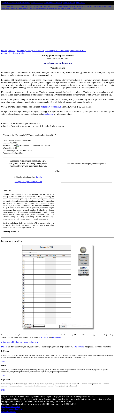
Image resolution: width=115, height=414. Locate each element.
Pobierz (11, 50)
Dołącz (4, 346)
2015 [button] (36, 6)
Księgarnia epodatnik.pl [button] (69, 6)
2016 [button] (31, 6)
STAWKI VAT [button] (25, 3)
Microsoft (44, 337)
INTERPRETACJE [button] (37, 3)
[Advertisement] (57, 29)
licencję (39, 177)
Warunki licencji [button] (66, 8)
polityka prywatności (10, 406)
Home (4, 50)
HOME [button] (4, 3)
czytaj (3, 361)
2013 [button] (45, 6)
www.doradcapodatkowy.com (57, 63)
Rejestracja (79, 346)
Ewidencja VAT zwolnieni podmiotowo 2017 (65, 50)
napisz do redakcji (9, 411)
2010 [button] (59, 6)
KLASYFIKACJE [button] (13, 3)
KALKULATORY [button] (69, 3)
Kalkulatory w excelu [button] (26, 8)
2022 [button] (3, 6)
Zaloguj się (6, 53)
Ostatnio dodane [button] (54, 8)
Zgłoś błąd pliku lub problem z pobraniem (19, 342)
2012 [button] (49, 6)
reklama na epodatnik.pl (11, 409)
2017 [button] (26, 6)
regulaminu (48, 114)
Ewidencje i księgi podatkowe (30, 50)
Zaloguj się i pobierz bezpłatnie (28, 181)
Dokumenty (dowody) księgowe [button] (88, 6)
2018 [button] (22, 6)
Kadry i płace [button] (14, 8)
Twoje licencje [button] (76, 8)
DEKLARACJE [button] (56, 3)
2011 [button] (54, 6)
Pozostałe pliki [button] (44, 8)
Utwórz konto (18, 53)
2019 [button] (17, 6)
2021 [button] (8, 6)
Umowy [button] (36, 8)
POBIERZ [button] (47, 3)
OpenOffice (56, 337)
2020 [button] (12, 6)
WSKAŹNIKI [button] (80, 3)
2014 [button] (40, 6)
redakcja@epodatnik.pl (51, 107)
